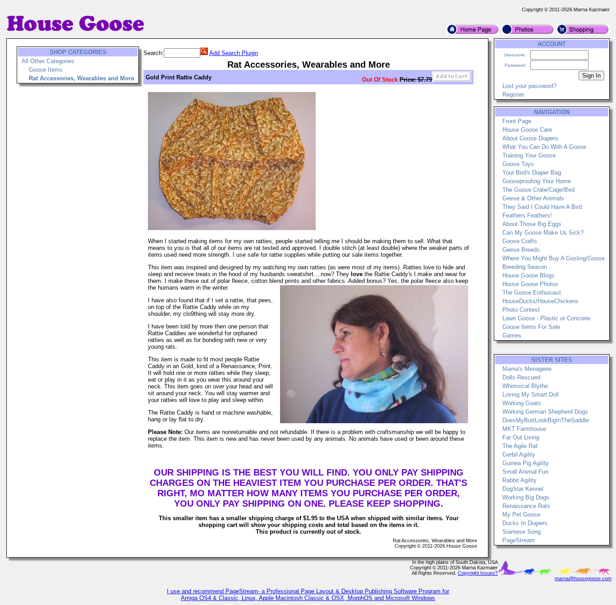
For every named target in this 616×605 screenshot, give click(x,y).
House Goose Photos (530, 284)
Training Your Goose (529, 155)
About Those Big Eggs (531, 224)
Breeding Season (524, 266)
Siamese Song (521, 531)
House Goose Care (527, 129)
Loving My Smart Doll (530, 394)
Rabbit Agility (519, 480)
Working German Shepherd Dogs (545, 411)
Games (511, 335)
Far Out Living (520, 437)
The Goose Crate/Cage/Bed (538, 189)
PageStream (518, 540)
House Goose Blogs (528, 275)
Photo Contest (521, 309)
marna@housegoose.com (583, 578)
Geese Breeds (521, 249)
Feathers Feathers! (527, 215)
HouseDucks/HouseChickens (540, 301)
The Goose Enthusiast (531, 292)
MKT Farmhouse (524, 428)
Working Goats (521, 403)
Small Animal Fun (525, 471)
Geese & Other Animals (533, 198)
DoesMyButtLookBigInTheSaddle (545, 420)
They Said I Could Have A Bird (542, 206)
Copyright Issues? (478, 573)
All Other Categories (48, 61)
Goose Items (46, 69)
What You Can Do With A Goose (544, 146)
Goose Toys (518, 164)
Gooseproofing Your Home (536, 181)
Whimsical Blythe (525, 386)
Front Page (516, 121)
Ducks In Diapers (524, 523)
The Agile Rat (520, 446)
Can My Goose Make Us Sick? (543, 232)
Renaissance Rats (526, 506)
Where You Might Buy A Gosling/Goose (553, 258)
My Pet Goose (521, 514)
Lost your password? (529, 86)
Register (513, 94)
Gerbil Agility (518, 454)
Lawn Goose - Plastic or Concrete (546, 318)
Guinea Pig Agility (525, 463)
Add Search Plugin (233, 53)
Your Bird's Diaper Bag (531, 172)
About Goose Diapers (530, 138)
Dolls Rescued (521, 377)
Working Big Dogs (525, 497)
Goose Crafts (519, 241)
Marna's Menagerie (527, 368)
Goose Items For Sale (531, 326)
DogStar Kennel (522, 488)
